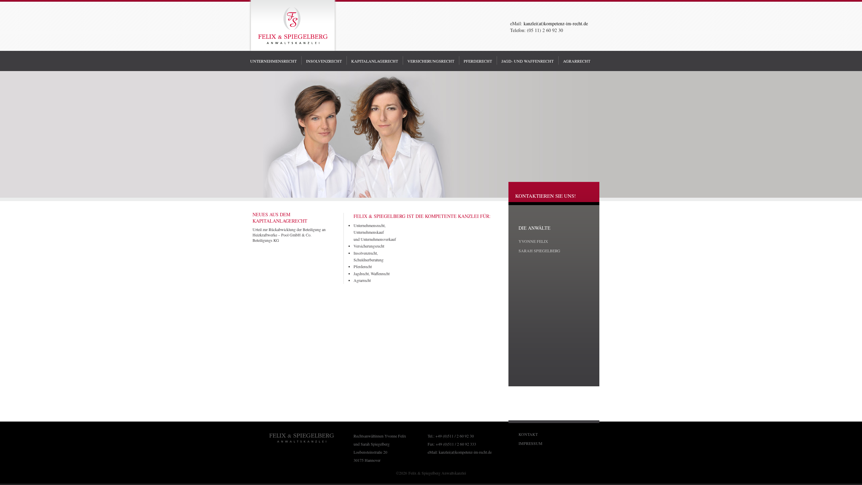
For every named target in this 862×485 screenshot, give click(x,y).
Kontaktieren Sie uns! (545, 195)
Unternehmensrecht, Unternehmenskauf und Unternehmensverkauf (375, 232)
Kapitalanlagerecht (374, 61)
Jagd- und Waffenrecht (527, 61)
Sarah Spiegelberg (539, 250)
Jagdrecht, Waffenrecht (372, 273)
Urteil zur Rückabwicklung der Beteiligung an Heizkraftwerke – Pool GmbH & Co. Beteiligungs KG (289, 235)
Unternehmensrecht (273, 61)
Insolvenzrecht (324, 61)
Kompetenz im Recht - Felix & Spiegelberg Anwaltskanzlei (292, 26)
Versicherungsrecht (369, 246)
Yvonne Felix (533, 241)
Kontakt (528, 434)
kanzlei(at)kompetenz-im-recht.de (465, 452)
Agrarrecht (362, 280)
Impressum (530, 443)
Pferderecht (363, 266)
